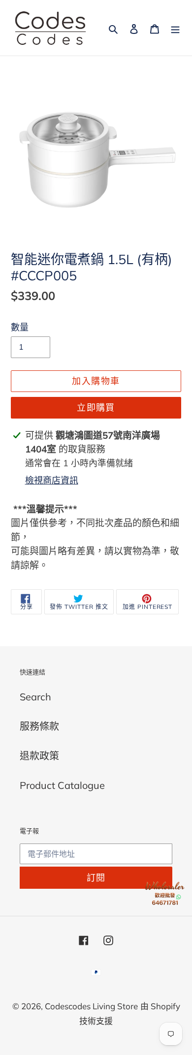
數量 (20, 327)
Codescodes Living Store (91, 1006)
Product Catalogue (62, 785)
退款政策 (39, 756)
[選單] (175, 28)
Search (35, 697)
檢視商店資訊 (51, 480)
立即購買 (96, 407)
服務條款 (39, 726)
